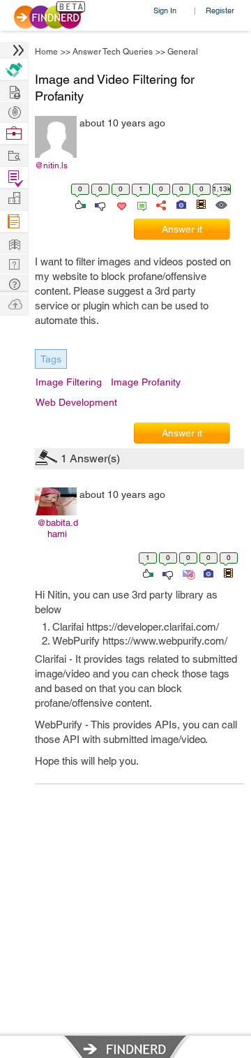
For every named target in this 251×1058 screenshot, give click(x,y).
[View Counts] (220, 204)
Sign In (164, 10)
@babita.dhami (57, 528)
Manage (14, 178)
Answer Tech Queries (113, 52)
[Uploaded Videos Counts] (228, 573)
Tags (50, 359)
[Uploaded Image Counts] (180, 204)
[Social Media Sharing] (160, 204)
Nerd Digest (14, 242)
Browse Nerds (14, 110)
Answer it (182, 229)
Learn (14, 222)
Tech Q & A (14, 263)
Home (46, 52)
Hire (14, 69)
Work (14, 134)
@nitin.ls (51, 165)
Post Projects (14, 90)
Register (220, 10)
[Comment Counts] (139, 204)
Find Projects (14, 154)
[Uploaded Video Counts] (200, 204)
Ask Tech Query (14, 283)
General (182, 52)
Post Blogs (14, 303)
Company (14, 198)
